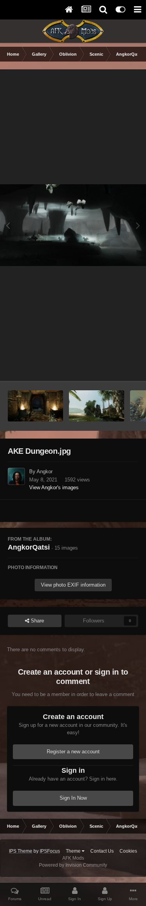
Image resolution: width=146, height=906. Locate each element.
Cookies (128, 851)
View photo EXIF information (73, 585)
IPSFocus (50, 851)
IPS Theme (20, 851)
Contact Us (102, 851)
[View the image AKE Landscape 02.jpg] (96, 405)
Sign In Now (73, 798)
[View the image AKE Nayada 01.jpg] (35, 405)
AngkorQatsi (29, 547)
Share (36, 621)
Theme (74, 851)
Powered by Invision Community (73, 865)
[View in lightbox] (73, 225)
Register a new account (73, 751)
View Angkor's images (54, 487)
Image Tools (114, 367)
